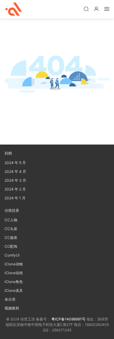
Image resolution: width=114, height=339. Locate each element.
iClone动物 (14, 264)
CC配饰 (11, 246)
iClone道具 (14, 290)
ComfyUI (12, 255)
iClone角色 (14, 281)
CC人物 (11, 220)
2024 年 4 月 (15, 171)
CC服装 (11, 237)
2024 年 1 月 (15, 198)
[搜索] (86, 9)
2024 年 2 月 (15, 189)
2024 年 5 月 (15, 162)
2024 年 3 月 (15, 180)
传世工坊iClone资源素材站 (14, 9)
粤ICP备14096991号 (68, 319)
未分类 (10, 299)
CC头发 (11, 228)
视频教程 (12, 308)
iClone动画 (14, 273)
